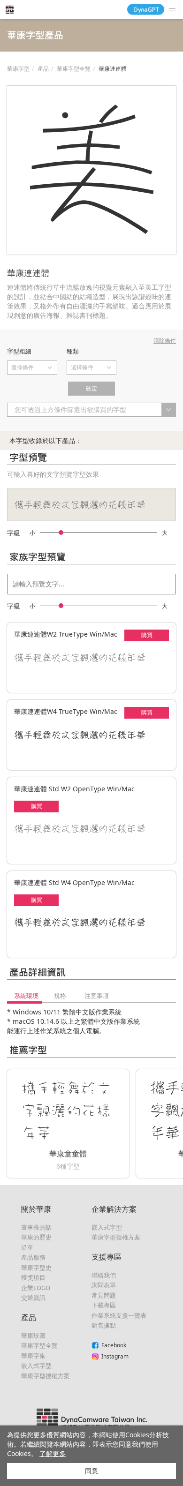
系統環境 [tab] (26, 995)
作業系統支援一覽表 (119, 1315)
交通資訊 (33, 1297)
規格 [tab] (60, 995)
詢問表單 (104, 1285)
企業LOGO (35, 1287)
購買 (146, 635)
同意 (91, 1470)
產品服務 (33, 1257)
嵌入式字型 (36, 1365)
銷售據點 (104, 1325)
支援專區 (107, 1257)
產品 (43, 69)
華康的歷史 (36, 1237)
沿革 (27, 1247)
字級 (13, 533)
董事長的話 (36, 1227)
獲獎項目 (33, 1277)
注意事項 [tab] (96, 995)
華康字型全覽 (74, 69)
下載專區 (104, 1305)
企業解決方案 (114, 1209)
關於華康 (36, 1209)
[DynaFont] (9, 9)
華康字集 (33, 1355)
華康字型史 (36, 1267)
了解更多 (52, 1453)
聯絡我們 (104, 1275)
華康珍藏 (33, 1335)
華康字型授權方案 (45, 1376)
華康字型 (18, 69)
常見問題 (104, 1295)
